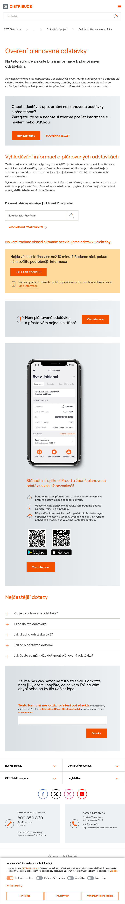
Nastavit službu (26, 135)
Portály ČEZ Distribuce (93, 817)
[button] (62, 613)
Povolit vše (25, 896)
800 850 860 (25, 712)
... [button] (34, 29)
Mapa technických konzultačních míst (100, 827)
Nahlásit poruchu (28, 272)
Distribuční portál (71, 709)
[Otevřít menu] (119, 6)
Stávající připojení (57, 29)
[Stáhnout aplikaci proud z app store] (61, 541)
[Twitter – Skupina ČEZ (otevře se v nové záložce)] (56, 794)
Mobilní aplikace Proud (93, 820)
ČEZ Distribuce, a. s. (31, 868)
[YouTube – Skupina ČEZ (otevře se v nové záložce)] (82, 794)
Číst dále (114, 871)
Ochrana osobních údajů (62, 856)
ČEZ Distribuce (12, 29)
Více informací (13, 886)
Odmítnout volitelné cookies (100, 896)
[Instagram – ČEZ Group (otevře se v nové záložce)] (69, 794)
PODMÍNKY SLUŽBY (58, 135)
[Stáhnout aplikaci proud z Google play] (37, 541)
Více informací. (27, 286)
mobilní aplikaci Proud (50, 709)
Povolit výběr (62, 896)
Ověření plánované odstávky (95, 29)
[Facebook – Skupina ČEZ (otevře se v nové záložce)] (43, 794)
